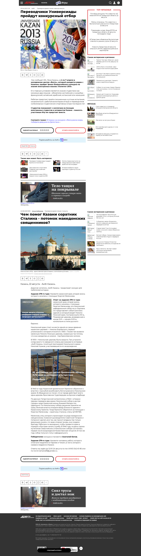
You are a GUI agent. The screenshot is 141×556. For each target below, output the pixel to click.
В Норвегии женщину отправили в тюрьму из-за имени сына (107, 134)
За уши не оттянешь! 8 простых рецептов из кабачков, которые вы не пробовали (108, 243)
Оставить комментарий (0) (70, 130)
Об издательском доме (43, 516)
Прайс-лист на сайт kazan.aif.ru (100, 518)
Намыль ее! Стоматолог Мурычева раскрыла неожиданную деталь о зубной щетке (107, 95)
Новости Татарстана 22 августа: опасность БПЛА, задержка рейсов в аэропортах (104, 48)
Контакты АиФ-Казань (57, 518)
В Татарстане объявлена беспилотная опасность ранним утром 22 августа (104, 40)
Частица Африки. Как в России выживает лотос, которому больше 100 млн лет (107, 216)
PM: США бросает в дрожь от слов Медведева (107, 127)
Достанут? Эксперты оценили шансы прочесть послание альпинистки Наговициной (108, 75)
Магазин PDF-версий (70, 516)
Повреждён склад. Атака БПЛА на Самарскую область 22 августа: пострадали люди (104, 32)
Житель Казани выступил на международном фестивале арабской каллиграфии (71, 162)
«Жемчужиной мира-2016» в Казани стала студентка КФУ (38, 175)
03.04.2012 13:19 (25, 8)
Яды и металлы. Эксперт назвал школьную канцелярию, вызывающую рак (106, 250)
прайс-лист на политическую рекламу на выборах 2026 (54, 520)
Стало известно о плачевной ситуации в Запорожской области (107, 107)
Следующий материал (54, 550)
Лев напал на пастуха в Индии (105, 120)
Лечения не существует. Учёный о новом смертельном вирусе (107, 81)
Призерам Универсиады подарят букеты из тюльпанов (40, 161)
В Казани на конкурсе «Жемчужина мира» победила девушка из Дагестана (57, 121)
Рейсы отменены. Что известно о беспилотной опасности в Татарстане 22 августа (104, 24)
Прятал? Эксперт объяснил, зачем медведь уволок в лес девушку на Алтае (107, 61)
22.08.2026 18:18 (25, 211)
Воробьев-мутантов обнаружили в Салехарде (107, 114)
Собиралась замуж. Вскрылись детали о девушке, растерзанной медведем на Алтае (107, 223)
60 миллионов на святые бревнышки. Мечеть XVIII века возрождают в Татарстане (58, 373)
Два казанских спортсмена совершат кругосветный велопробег (38, 169)
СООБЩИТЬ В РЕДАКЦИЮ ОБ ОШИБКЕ (85, 520)
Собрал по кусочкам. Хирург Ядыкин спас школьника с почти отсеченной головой (108, 89)
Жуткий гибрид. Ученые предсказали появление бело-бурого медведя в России (108, 236)
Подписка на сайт (41, 518)
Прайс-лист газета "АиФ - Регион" (77, 518)
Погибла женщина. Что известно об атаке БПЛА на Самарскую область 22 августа (104, 15)
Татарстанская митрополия (43, 273)
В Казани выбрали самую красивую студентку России (71, 168)
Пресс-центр (57, 516)
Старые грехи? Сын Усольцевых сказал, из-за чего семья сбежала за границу (107, 229)
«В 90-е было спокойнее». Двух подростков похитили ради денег (107, 67)
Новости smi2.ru (27, 203)
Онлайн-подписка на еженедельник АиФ (92, 516)
